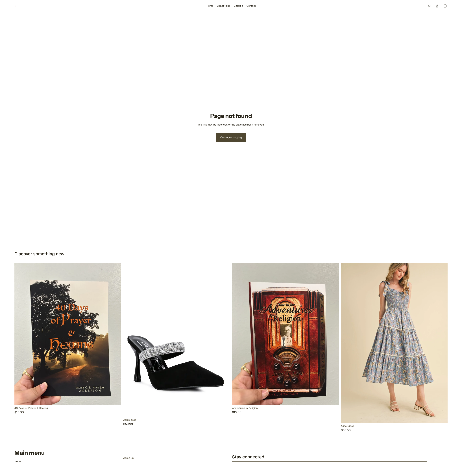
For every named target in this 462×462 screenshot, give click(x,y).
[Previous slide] (128, 340)
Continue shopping (231, 137)
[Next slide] (224, 340)
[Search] (429, 6)
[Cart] (445, 6)
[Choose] (442, 417)
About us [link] (128, 457)
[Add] (115, 399)
